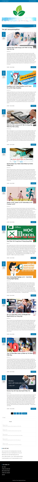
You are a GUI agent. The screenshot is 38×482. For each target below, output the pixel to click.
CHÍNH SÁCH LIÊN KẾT (6, 472)
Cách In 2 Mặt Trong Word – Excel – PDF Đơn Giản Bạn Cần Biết (12, 456)
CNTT (9, 243)
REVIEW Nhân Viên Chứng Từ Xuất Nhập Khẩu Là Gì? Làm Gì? (12, 452)
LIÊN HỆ (3, 474)
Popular (10, 421)
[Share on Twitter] (11, 67)
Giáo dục (9, 51)
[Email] (13, 67)
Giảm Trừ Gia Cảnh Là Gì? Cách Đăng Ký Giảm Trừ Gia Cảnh (11, 451)
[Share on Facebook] (10, 67)
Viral (19, 480)
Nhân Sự (9, 90)
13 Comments (4, 382)
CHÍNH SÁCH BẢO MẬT (6, 468)
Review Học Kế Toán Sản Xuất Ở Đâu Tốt (18, 391)
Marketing (9, 128)
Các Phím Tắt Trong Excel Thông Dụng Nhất (19, 241)
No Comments (4, 38)
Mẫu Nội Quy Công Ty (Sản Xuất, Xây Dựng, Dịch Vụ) (10, 454)
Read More (33, 67)
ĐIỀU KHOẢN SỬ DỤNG (6, 470)
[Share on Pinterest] (12, 67)
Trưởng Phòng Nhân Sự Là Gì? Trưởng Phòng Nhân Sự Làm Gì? (12, 458)
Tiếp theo (24, 413)
